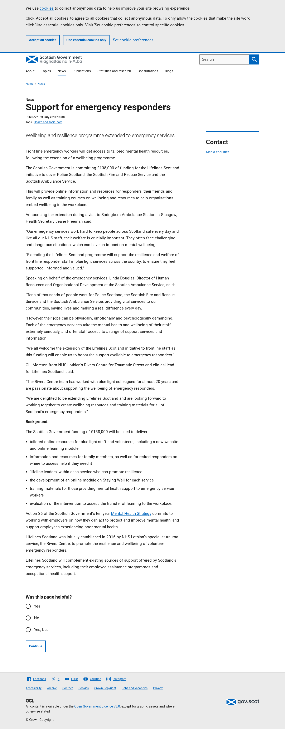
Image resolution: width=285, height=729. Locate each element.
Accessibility (34, 688)
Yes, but (41, 629)
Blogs (169, 71)
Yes (37, 606)
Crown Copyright (105, 688)
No (36, 617)
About (30, 71)
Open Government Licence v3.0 (97, 706)
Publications (81, 71)
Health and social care (48, 122)
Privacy (158, 688)
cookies (47, 8)
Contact (67, 688)
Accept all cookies (42, 40)
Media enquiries (217, 152)
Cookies (83, 688)
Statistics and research (114, 71)
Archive (52, 688)
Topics (46, 71)
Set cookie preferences (133, 40)
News (62, 71)
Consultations (148, 71)
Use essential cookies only (86, 40)
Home (29, 83)
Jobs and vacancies (135, 688)
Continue (35, 646)
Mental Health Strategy (131, 513)
